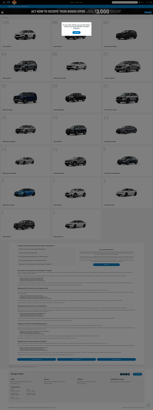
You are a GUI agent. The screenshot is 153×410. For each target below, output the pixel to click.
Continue (76, 32)
